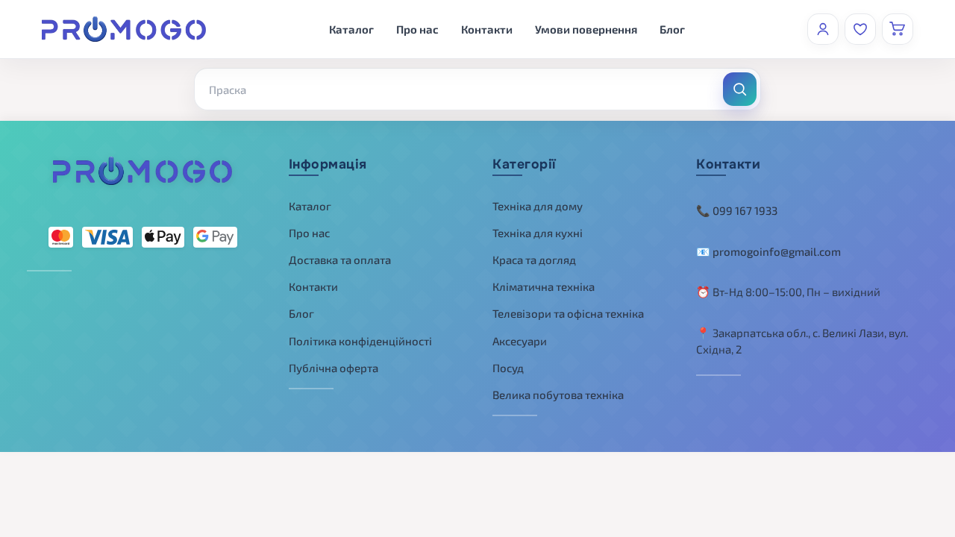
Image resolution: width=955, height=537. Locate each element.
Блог (672, 29)
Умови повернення (586, 29)
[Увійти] (823, 29)
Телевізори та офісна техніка (568, 313)
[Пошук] (740, 89)
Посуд (508, 367)
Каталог (351, 29)
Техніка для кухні (537, 232)
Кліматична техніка (543, 286)
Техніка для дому (537, 206)
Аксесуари (519, 341)
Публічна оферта (333, 367)
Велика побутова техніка (558, 394)
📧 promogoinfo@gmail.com (768, 251)
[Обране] (860, 29)
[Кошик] (897, 29)
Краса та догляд (534, 259)
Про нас (417, 29)
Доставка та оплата (340, 259)
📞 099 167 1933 (736, 210)
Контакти (487, 29)
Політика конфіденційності (360, 341)
